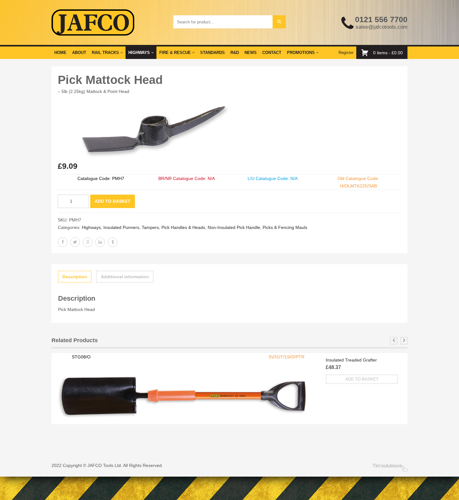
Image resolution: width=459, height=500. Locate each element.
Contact (271, 52)
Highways (139, 52)
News (250, 52)
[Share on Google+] (87, 242)
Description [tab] (74, 276)
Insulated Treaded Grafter (351, 359)
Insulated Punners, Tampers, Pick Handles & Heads (154, 227)
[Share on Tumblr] (112, 242)
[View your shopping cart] (366, 52)
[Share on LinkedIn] (100, 242)
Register (345, 52)
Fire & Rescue (175, 52)
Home (60, 52)
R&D (234, 52)
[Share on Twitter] (75, 242)
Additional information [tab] (125, 276)
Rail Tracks (106, 52)
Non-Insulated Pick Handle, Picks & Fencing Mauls (257, 227)
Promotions (301, 52)
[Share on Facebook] (62, 242)
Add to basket (113, 201)
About (79, 52)
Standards (212, 52)
